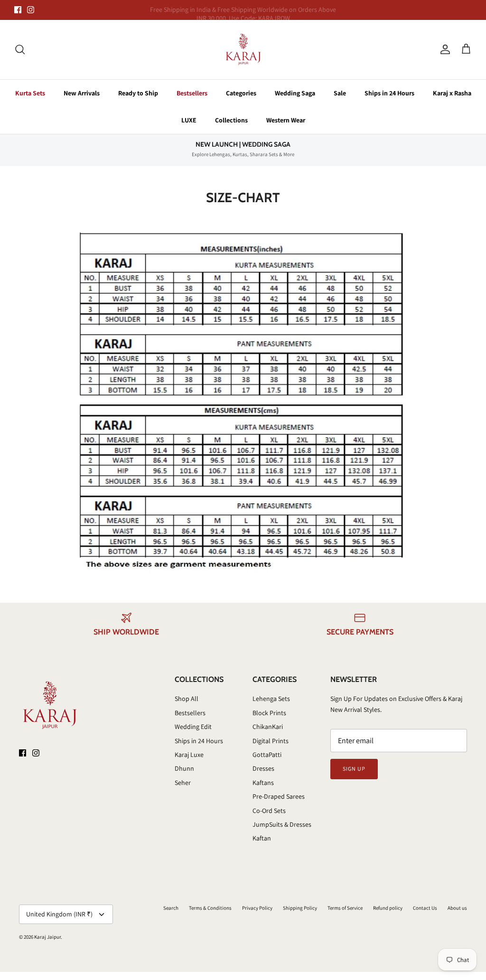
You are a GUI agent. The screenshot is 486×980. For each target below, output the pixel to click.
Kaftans (263, 782)
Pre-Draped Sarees (278, 796)
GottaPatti (266, 754)
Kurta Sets (30, 93)
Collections (231, 120)
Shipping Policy (300, 908)
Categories (241, 93)
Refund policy (387, 908)
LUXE (188, 120)
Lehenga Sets (271, 698)
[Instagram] (30, 9)
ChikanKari (267, 726)
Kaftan (261, 838)
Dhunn (184, 768)
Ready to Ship (138, 93)
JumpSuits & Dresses (281, 824)
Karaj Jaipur (47, 936)
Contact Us (425, 908)
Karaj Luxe (189, 754)
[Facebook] (17, 9)
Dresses (263, 768)
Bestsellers (192, 93)
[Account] (443, 49)
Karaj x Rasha (452, 93)
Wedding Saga (295, 93)
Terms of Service (345, 908)
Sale (340, 93)
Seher (183, 782)
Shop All (186, 698)
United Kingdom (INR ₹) (59, 914)
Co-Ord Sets (269, 810)
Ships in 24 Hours (389, 93)
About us (457, 908)
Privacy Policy (257, 908)
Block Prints (269, 713)
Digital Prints (270, 741)
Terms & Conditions (210, 908)
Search (170, 908)
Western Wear (285, 120)
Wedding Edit (193, 726)
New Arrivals (82, 93)
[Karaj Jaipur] (243, 49)
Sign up (354, 768)
